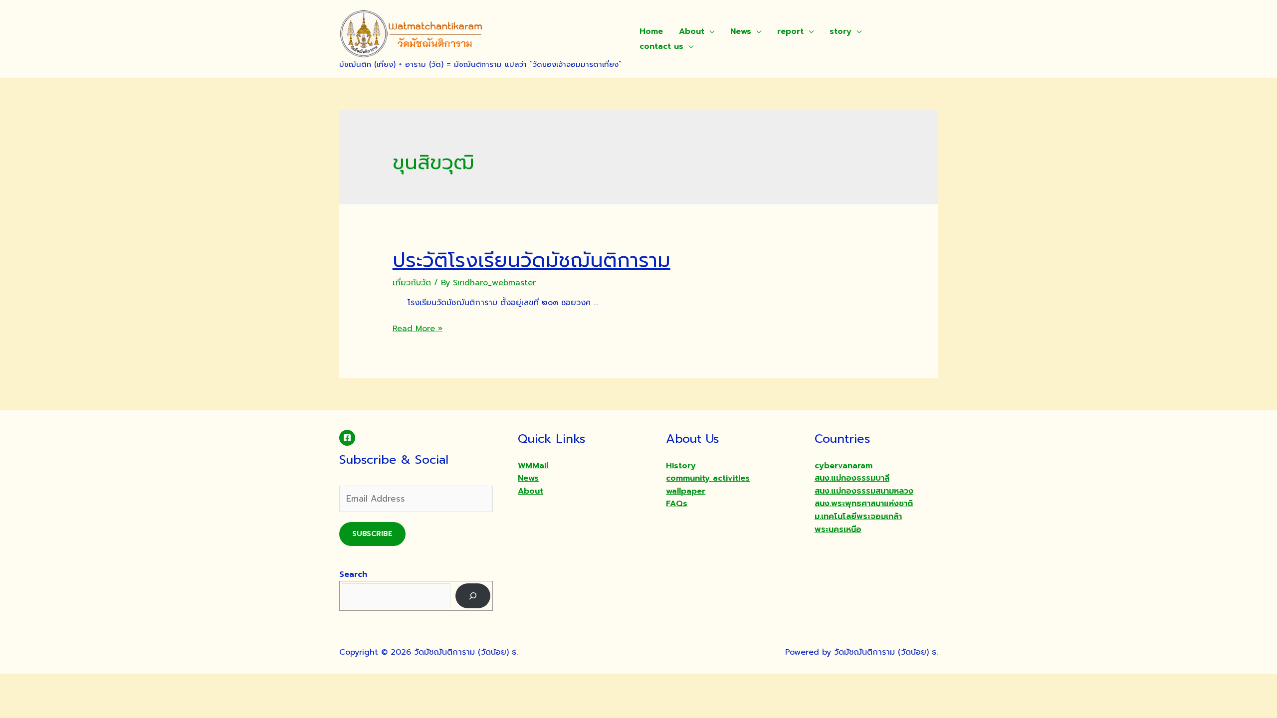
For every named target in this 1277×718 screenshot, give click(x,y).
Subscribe (372, 534)
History (681, 466)
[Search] (473, 595)
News (740, 31)
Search (353, 574)
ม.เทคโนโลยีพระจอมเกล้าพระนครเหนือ (858, 523)
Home (651, 31)
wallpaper (685, 491)
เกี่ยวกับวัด (412, 283)
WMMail (533, 466)
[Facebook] (347, 438)
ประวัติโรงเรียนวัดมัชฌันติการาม (531, 260)
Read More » (417, 329)
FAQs (676, 504)
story (840, 31)
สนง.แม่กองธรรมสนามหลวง (864, 491)
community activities (708, 478)
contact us (661, 46)
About (691, 31)
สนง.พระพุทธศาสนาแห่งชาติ (864, 504)
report (790, 31)
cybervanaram (843, 466)
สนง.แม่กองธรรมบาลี (852, 478)
